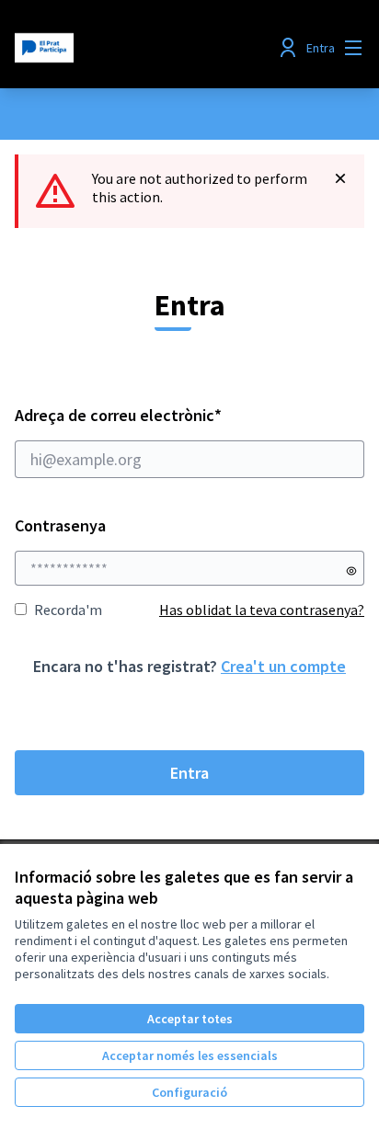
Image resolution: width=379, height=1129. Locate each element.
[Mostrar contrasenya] (351, 570)
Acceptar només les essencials (190, 1055)
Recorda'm (68, 609)
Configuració (189, 1092)
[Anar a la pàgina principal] (144, 47)
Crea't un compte (283, 666)
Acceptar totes (190, 1018)
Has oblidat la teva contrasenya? (261, 609)
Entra (189, 772)
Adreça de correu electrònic (154, 415)
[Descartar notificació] (340, 178)
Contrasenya (60, 525)
